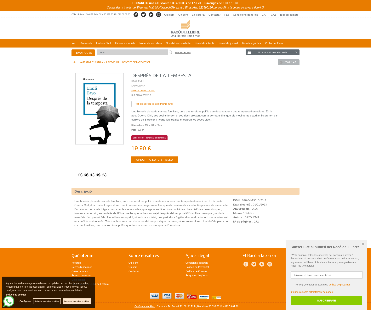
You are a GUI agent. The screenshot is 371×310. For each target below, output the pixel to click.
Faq (226, 14)
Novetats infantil (204, 43)
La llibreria (198, 14)
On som (183, 14)
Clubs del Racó (274, 43)
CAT (264, 14)
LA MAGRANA (138, 86)
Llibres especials (125, 43)
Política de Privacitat (197, 267)
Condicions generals (245, 14)
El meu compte (289, 14)
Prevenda (86, 43)
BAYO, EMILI (137, 81)
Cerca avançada (183, 52)
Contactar (214, 14)
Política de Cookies (196, 271)
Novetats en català (151, 43)
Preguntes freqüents (197, 275)
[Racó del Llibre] (185, 28)
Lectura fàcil (103, 43)
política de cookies (16, 294)
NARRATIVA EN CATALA (143, 90)
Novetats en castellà (178, 43)
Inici (74, 43)
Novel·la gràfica (251, 43)
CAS (273, 14)
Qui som (169, 14)
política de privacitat (339, 284)
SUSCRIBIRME (326, 300)
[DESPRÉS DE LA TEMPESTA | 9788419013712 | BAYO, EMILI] (99, 109)
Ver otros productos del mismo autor (154, 104)
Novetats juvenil (228, 43)
